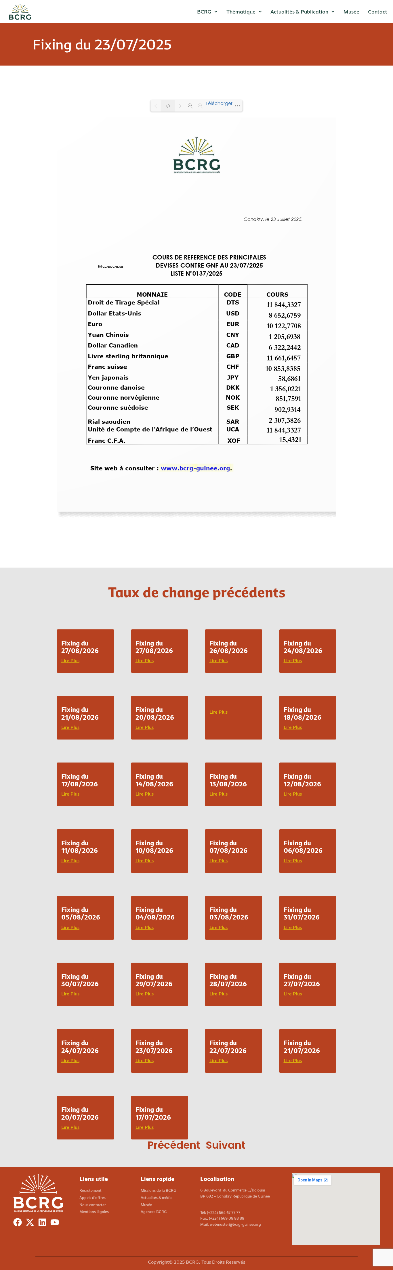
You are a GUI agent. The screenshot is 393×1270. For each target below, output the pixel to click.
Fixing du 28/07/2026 (228, 980)
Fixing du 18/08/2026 (302, 713)
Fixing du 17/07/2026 (153, 1113)
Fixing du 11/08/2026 (79, 846)
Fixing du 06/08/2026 (303, 846)
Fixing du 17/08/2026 (79, 780)
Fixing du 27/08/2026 (80, 646)
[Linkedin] (43, 1223)
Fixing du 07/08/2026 (228, 846)
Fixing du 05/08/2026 (80, 913)
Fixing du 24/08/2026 (303, 646)
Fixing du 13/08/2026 (228, 780)
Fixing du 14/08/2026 (154, 780)
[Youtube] (56, 1223)
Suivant (225, 1145)
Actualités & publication (299, 11)
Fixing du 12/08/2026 (302, 780)
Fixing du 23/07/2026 (154, 1046)
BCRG (204, 11)
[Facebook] (18, 1223)
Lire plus (70, 660)
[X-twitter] (31, 1223)
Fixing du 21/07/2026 (302, 1046)
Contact (377, 11)
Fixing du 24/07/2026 (80, 1046)
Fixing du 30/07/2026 (80, 980)
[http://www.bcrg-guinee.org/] (176, 468)
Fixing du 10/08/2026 (154, 846)
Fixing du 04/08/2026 (155, 913)
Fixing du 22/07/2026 (228, 1046)
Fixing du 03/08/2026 (228, 913)
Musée (351, 11)
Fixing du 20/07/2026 (80, 1113)
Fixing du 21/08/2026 (80, 713)
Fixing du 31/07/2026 (302, 913)
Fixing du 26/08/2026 (228, 646)
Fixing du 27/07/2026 (302, 980)
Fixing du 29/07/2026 (154, 980)
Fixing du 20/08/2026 (155, 713)
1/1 (168, 106)
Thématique (240, 11)
